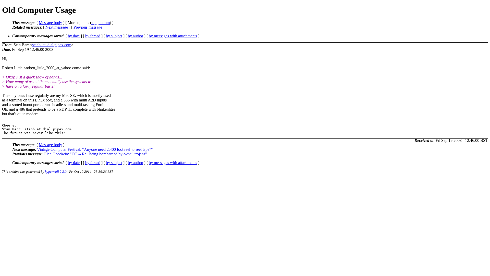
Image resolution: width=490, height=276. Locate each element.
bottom (104, 22)
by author (135, 36)
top (93, 22)
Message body (50, 22)
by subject (114, 36)
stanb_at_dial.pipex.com (51, 45)
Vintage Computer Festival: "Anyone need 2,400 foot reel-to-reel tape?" (95, 149)
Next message (56, 27)
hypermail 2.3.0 (56, 172)
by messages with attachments (173, 36)
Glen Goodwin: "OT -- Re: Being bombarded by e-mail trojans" (95, 154)
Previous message (88, 27)
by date (74, 36)
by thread (92, 36)
